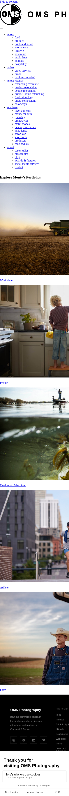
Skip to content (8, 1)
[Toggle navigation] (1, 28)
